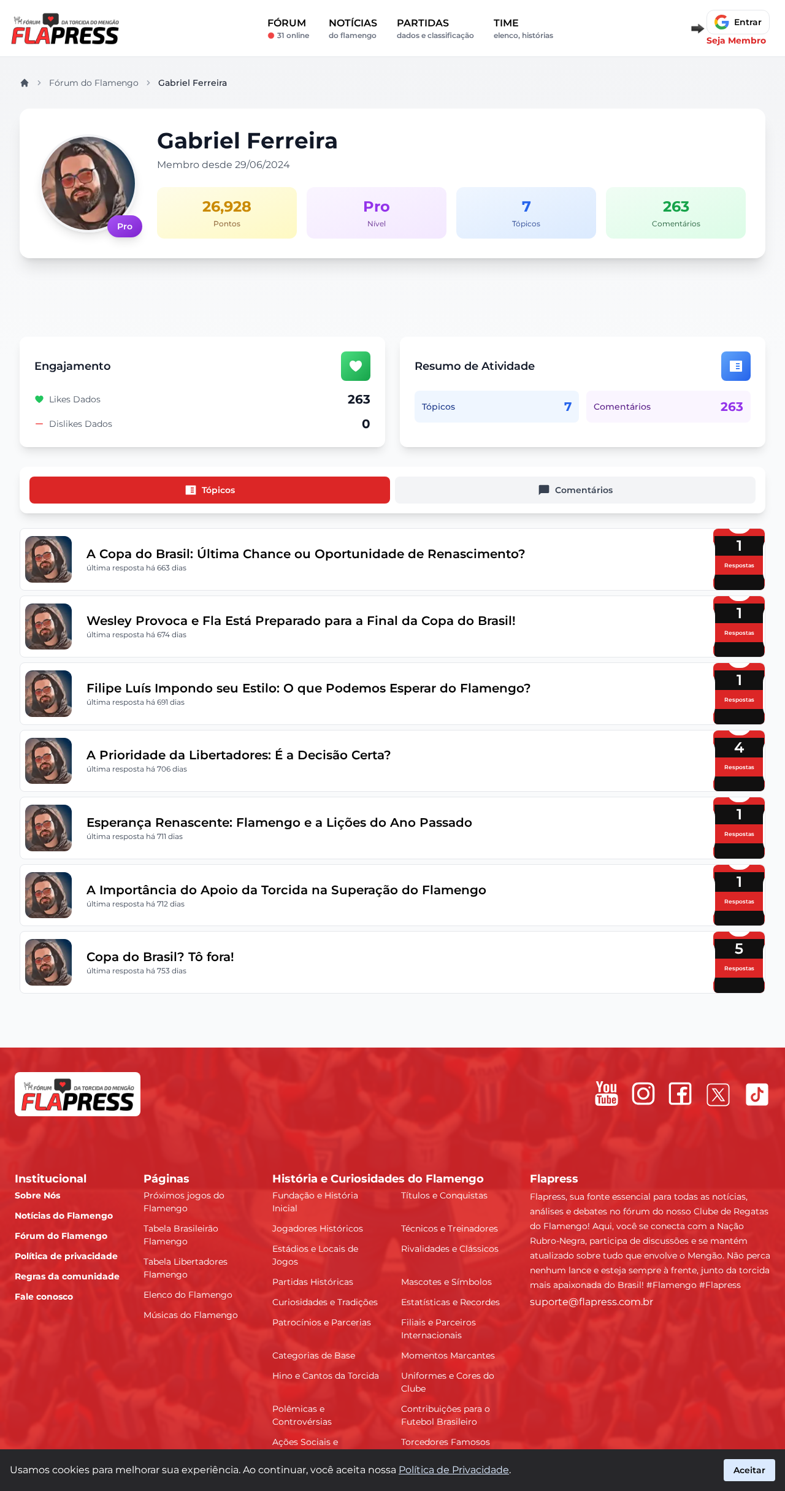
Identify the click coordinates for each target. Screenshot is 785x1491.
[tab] (209, 490)
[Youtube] (606, 1093)
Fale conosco (44, 1296)
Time (523, 28)
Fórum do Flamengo (94, 82)
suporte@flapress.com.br (591, 1302)
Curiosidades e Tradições (325, 1302)
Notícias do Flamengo (64, 1215)
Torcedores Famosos (445, 1441)
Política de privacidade (66, 1256)
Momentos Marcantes (448, 1355)
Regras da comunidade (67, 1276)
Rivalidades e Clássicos (450, 1248)
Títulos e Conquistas (444, 1195)
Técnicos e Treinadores (449, 1228)
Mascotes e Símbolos (446, 1281)
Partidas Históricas (312, 1281)
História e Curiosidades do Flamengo (378, 1179)
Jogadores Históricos (317, 1228)
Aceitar (749, 1470)
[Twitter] (718, 1094)
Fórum (288, 28)
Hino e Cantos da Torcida (325, 1375)
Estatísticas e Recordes (450, 1302)
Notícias (353, 28)
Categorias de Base (313, 1355)
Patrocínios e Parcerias (321, 1322)
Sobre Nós (37, 1195)
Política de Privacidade (454, 1470)
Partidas (435, 28)
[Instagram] (643, 1093)
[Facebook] (680, 1093)
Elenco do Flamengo (188, 1294)
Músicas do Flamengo (191, 1314)
